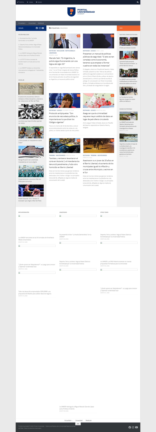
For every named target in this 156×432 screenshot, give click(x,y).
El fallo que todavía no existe (128, 48)
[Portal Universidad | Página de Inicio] (32, 12)
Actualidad (21, 23)
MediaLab (41, 23)
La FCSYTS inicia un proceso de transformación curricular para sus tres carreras (29, 62)
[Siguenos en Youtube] (43, 28)
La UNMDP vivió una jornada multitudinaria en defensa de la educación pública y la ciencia (128, 81)
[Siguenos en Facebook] (37, 28)
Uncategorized (60, 155)
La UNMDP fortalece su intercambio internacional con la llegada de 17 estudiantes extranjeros (31, 70)
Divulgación (60, 51)
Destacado (52, 51)
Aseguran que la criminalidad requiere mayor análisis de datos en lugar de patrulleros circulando (98, 116)
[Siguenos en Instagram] (40, 28)
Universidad (32, 23)
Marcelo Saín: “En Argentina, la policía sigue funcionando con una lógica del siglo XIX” (63, 61)
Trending (52, 155)
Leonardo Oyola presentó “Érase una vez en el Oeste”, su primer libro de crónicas (128, 63)
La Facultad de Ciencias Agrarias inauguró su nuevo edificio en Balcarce (127, 99)
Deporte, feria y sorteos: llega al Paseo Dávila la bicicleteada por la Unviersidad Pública (29, 47)
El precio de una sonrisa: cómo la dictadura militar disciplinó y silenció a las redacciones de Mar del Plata (30, 99)
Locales (93, 51)
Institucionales (70, 51)
